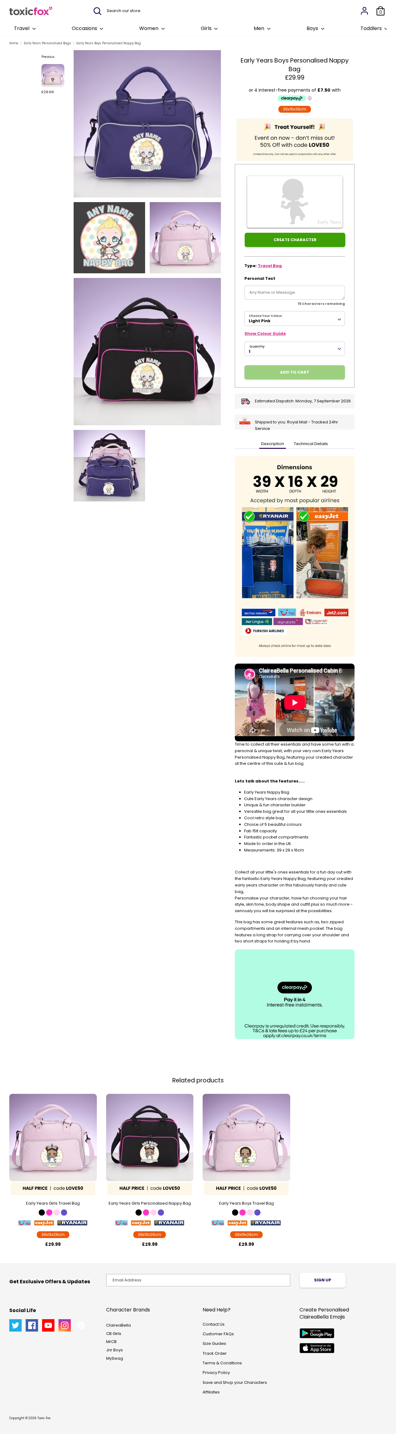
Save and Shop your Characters (235, 1382)
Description (272, 444)
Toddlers (371, 28)
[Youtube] (48, 1325)
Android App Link (316, 1333)
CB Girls (113, 1334)
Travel (22, 28)
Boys (313, 28)
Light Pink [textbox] (259, 321)
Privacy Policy (216, 1373)
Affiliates (211, 1392)
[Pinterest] (81, 1325)
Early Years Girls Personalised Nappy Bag (150, 1203)
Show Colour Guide (265, 333)
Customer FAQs (218, 1334)
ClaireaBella (118, 1325)
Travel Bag (270, 266)
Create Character (294, 240)
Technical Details (311, 444)
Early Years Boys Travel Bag (246, 1203)
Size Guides (214, 1343)
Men (259, 28)
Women (149, 28)
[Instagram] (64, 1325)
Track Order (215, 1353)
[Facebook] (32, 1325)
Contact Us (214, 1324)
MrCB (111, 1342)
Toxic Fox (43, 1418)
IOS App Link (316, 1348)
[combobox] (294, 318)
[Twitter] (15, 1325)
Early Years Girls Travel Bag (53, 1203)
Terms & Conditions (222, 1363)
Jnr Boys (114, 1350)
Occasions (85, 28)
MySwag (114, 1358)
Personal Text (259, 278)
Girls (207, 28)
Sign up (322, 1280)
